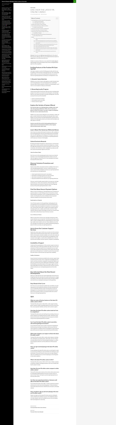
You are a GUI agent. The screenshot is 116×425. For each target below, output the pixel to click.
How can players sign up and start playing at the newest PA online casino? (46, 52)
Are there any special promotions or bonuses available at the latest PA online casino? (46, 49)
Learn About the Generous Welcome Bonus (40, 25)
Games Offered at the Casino (6, 79)
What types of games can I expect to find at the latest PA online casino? (46, 44)
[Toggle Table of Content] (56, 18)
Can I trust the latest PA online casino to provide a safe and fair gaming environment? (46, 42)
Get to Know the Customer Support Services (40, 31)
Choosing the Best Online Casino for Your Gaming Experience (6, 69)
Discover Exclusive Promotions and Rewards (40, 28)
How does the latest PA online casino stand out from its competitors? (46, 40)
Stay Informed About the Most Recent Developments (42, 34)
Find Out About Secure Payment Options (39, 30)
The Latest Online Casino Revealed (36, 411)
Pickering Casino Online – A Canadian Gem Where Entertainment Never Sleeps (6, 31)
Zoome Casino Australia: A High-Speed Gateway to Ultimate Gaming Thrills (6, 61)
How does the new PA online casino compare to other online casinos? (46, 47)
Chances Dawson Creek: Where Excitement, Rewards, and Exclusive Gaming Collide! (6, 46)
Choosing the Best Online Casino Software (38, 407)
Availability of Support (38, 32)
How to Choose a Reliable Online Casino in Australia (14, 1)
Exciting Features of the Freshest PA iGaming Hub (41, 20)
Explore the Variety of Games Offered (39, 24)
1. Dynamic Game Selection (39, 21)
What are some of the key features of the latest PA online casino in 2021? (46, 39)
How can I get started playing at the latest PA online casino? (45, 45)
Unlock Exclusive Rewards (38, 27)
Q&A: (33, 37)
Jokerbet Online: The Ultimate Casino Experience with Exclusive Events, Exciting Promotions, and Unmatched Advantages (6, 56)
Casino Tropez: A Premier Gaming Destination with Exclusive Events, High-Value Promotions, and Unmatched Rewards (6, 36)
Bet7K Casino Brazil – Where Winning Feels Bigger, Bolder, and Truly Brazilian (6, 13)
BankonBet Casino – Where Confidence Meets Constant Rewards (6, 27)
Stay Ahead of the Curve (38, 35)
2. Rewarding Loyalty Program (39, 22)
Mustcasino (32, 7)
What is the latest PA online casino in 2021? (42, 46)
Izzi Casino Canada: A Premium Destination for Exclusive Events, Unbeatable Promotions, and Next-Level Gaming (7, 41)
